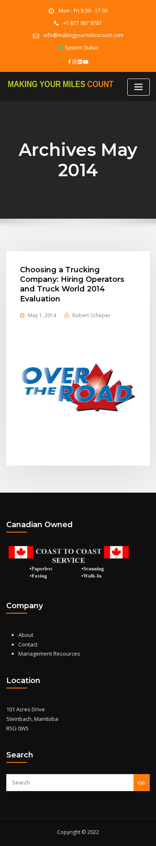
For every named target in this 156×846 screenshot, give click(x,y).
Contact (27, 644)
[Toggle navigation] (138, 87)
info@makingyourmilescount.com (84, 35)
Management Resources (49, 653)
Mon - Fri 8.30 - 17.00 (83, 10)
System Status (81, 47)
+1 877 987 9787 (82, 23)
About (25, 635)
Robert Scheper (91, 315)
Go (141, 782)
